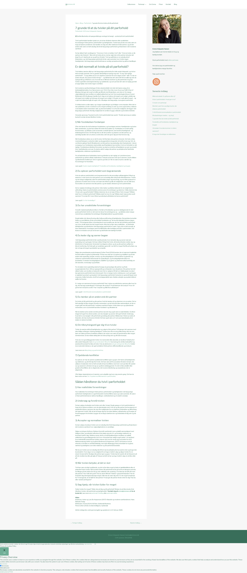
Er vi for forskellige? (88, 200)
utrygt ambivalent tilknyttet (102, 342)
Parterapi (141, 4)
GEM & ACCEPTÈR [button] (6, 572)
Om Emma (152, 4)
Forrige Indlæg (76, 523)
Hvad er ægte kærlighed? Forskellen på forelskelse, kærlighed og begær (106, 166)
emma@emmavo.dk (124, 491)
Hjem (77, 23)
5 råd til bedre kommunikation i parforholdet (96, 292)
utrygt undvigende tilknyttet (121, 344)
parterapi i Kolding (97, 493)
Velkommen (131, 4)
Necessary (5, 566)
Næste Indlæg (136, 523)
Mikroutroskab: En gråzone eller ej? (163, 96)
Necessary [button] (3, 564)
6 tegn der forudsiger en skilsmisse (164, 134)
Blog (175, 4)
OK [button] (95, 544)
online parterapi (173, 60)
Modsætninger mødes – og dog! (163, 115)
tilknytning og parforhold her (94, 350)
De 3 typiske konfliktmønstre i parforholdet (101, 376)
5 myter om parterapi (159, 103)
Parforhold (87, 23)
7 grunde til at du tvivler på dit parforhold (165, 119)
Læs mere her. (88, 544)
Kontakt (168, 4)
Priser (161, 4)
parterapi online (112, 493)
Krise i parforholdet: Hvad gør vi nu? (164, 99)
